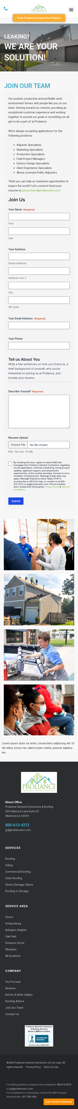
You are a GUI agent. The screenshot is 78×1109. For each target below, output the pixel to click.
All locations (13, 956)
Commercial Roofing (18, 871)
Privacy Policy (52, 486)
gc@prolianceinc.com (18, 830)
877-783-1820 (29, 1096)
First (11, 223)
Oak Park (10, 936)
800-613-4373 (17, 825)
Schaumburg (13, 923)
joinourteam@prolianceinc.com (41, 190)
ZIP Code (13, 307)
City (10, 292)
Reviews (10, 988)
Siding (9, 865)
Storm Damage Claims (19, 884)
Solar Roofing (13, 878)
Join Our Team (14, 1007)
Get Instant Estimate (58, 1101)
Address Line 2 (17, 277)
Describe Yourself (25, 391)
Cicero (9, 917)
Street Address (17, 263)
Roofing (10, 858)
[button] (71, 9)
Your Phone (15, 338)
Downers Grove (14, 943)
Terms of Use (51, 1067)
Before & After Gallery (19, 994)
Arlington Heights (16, 930)
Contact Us (12, 1014)
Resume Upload (18, 437)
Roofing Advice (14, 1001)
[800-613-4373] (15, 8)
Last (10, 238)
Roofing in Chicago (17, 891)
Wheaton (10, 949)
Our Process (13, 981)
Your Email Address (27, 318)
